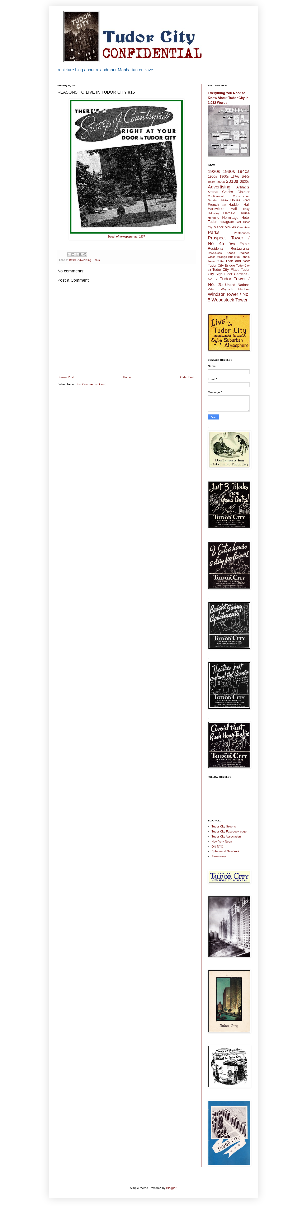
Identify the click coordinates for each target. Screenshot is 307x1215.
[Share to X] (77, 254)
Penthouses (242, 233)
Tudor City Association (226, 836)
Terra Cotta (216, 261)
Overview (243, 227)
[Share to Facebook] (81, 254)
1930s (72, 260)
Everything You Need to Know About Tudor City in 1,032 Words (228, 97)
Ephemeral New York (225, 851)
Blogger (171, 1188)
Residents (215, 248)
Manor (218, 227)
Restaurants (240, 248)
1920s (214, 171)
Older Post (187, 377)
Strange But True (228, 256)
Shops (231, 252)
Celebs (227, 192)
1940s (243, 171)
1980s (245, 176)
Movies (230, 227)
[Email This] (69, 254)
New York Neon (222, 841)
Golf (224, 205)
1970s (235, 176)
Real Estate (239, 244)
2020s (245, 182)
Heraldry (213, 217)
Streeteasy (219, 856)
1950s (212, 176)
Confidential (215, 196)
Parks (96, 260)
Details (212, 200)
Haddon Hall (239, 205)
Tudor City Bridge (221, 265)
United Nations (237, 285)
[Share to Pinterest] (85, 254)
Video (211, 289)
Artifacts (243, 187)
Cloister (243, 192)
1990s (211, 181)
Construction (241, 196)
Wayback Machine (235, 289)
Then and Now (237, 261)
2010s (232, 181)
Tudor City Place (225, 270)
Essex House (230, 200)
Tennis (245, 256)
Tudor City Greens (224, 826)
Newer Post (66, 377)
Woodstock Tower (229, 299)
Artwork (213, 192)
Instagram (226, 222)
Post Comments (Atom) (91, 384)
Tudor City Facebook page (229, 831)
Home (127, 377)
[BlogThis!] (73, 254)
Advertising (84, 260)
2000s (221, 181)
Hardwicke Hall (222, 209)
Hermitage (230, 218)
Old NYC (217, 846)
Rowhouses (215, 253)
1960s (224, 176)
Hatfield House (236, 213)
